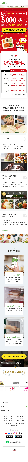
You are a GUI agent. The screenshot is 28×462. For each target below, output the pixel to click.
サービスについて (5, 394)
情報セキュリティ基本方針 (8, 413)
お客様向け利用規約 (20, 413)
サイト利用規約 (7, 415)
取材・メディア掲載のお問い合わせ (17, 408)
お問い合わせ (5, 408)
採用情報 (12, 411)
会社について (4, 399)
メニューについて (5, 390)
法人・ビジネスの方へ (6, 403)
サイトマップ (13, 418)
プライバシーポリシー (20, 411)
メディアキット (5, 411)
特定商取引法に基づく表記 (17, 415)
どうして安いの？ (6, 230)
